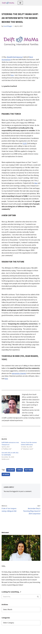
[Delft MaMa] (8, 3)
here (12, 75)
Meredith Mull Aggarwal (15, 57)
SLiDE (25, 143)
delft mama (28, 470)
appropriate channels (19, 373)
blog (35, 183)
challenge (10, 470)
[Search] (38, 596)
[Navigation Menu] (20, 3)
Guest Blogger (7, 26)
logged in (15, 491)
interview (6, 474)
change (19, 470)
